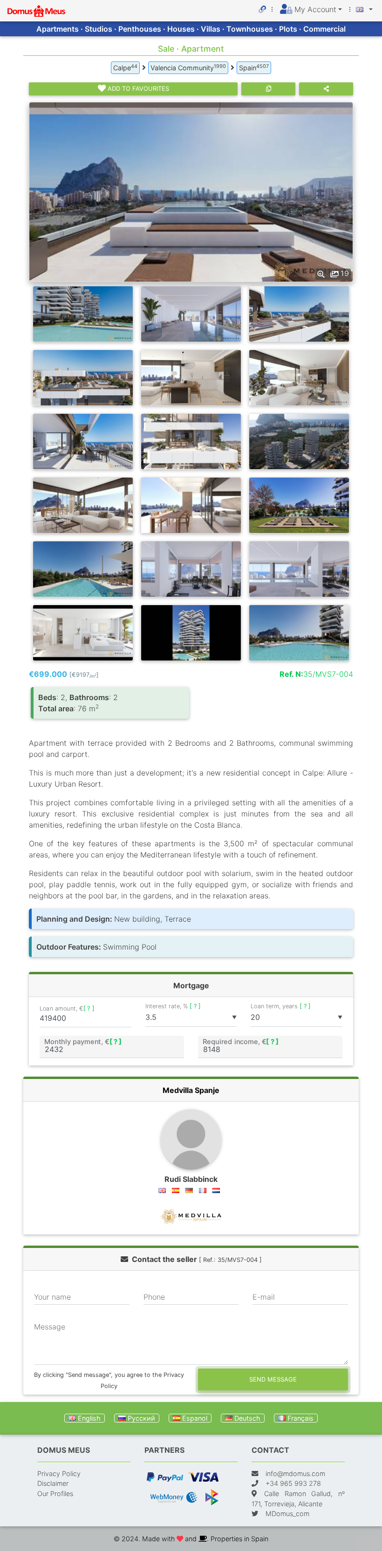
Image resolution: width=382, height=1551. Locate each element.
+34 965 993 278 (293, 1483)
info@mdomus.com (295, 1473)
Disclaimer (52, 1483)
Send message (273, 1379)
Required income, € (241, 1041)
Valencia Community (188, 67)
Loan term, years (281, 1006)
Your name (52, 1296)
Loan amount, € (67, 1008)
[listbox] (191, 1017)
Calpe (125, 67)
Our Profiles (55, 1493)
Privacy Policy (59, 1473)
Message (49, 1326)
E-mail (263, 1296)
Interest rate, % (173, 1006)
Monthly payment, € (83, 1041)
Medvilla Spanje (191, 1090)
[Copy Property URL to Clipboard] (268, 88)
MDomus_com (287, 1513)
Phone (154, 1296)
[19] (191, 191)
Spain (254, 67)
